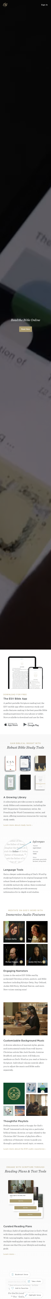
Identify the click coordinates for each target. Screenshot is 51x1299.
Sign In (44, 5)
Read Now (25, 329)
